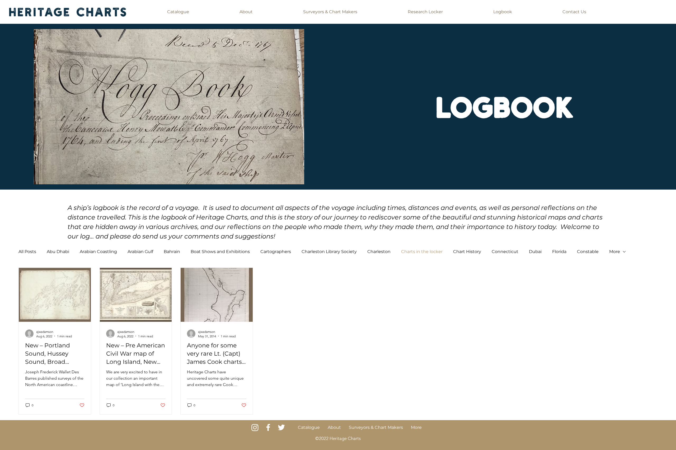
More (614, 251)
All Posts (27, 251)
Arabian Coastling (98, 251)
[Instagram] (255, 427)
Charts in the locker (422, 251)
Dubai (535, 251)
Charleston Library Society (329, 251)
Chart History (467, 251)
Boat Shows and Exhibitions (220, 251)
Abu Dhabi (58, 251)
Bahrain (172, 251)
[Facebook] (268, 427)
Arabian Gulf (140, 251)
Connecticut (505, 251)
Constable (588, 251)
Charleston (379, 251)
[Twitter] (281, 427)
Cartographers (275, 251)
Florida (559, 251)
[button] (178, 12)
